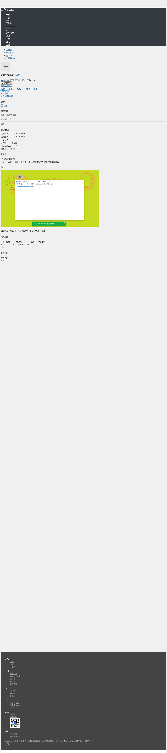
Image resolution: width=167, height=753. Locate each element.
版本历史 (13, 681)
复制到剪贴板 (6, 83)
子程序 (12, 693)
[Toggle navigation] (2, 10)
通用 (5, 106)
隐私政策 (13, 734)
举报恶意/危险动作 (8, 159)
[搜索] (7, 30)
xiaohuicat (5, 80)
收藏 (2, 124)
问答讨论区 (14, 703)
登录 (8, 42)
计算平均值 (11, 58)
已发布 (17, 75)
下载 (8, 18)
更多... (3, 247)
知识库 (12, 679)
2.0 (7, 20)
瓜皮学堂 (13, 684)
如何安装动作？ (6, 86)
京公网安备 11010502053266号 (79, 741)
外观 (12, 696)
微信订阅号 (13, 717)
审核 (35, 89)
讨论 (19, 89)
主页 (8, 15)
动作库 (9, 50)
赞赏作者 (4, 93)
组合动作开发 (15, 676)
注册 (8, 45)
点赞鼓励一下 (6, 119)
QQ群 (12, 707)
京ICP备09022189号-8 (51, 741)
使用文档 (13, 674)
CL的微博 (13, 714)
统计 (28, 89)
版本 (11, 89)
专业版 (9, 23)
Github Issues (15, 705)
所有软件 (10, 53)
